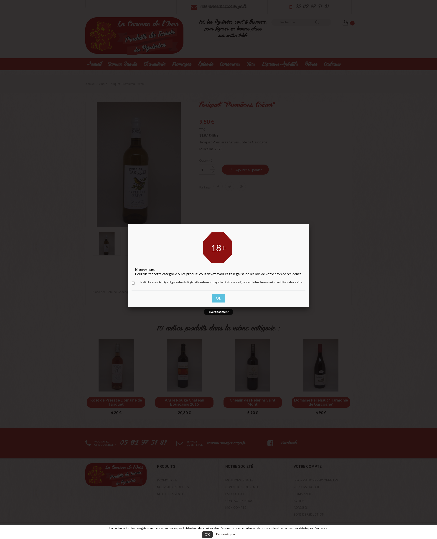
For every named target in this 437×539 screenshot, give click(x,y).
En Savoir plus (225, 534)
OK (207, 534)
